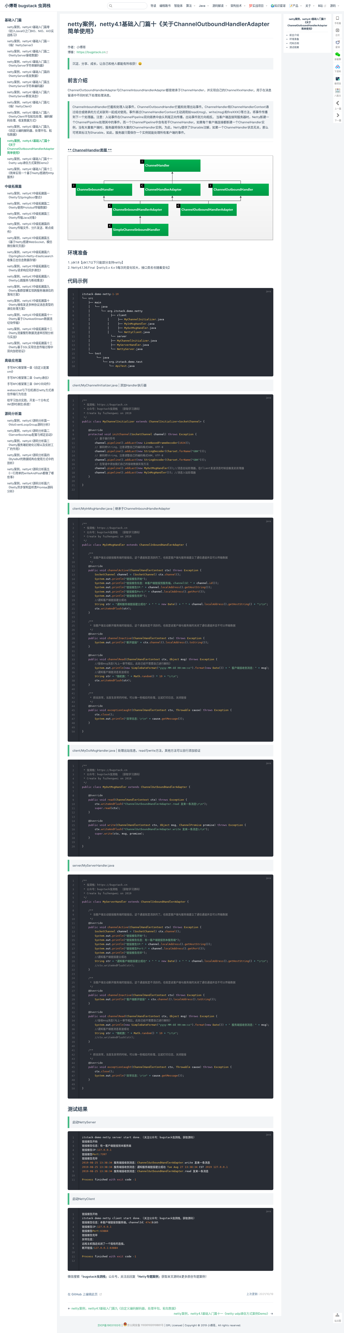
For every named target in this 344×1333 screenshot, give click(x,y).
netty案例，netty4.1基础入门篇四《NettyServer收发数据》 (28, 73)
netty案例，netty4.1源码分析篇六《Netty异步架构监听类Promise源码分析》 (30, 487)
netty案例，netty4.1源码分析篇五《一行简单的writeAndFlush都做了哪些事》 (30, 473)
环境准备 (294, 39)
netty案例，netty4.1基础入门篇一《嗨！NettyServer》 (28, 43)
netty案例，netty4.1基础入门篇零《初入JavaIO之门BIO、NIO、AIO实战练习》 (30, 31)
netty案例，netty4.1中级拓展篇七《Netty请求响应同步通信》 (28, 268)
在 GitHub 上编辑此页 (83, 1294)
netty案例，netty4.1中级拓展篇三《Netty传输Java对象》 (28, 215)
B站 (322, 5)
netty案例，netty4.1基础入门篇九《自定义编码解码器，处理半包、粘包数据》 (29, 130)
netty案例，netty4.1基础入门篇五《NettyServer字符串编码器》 (28, 84)
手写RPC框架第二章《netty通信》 (28, 377)
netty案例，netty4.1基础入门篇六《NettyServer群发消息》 (28, 94)
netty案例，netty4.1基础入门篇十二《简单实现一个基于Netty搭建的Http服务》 (30, 173)
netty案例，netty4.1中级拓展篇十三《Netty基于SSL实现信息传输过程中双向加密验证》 (30, 347)
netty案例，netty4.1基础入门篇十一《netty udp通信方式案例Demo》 (29, 161)
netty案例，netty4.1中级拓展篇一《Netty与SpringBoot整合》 (28, 195)
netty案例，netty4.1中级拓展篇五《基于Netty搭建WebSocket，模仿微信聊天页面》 (29, 242)
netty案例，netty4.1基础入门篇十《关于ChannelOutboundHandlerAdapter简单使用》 (30, 146)
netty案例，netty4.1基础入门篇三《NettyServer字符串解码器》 (28, 63)
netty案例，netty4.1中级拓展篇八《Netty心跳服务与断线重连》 (28, 278)
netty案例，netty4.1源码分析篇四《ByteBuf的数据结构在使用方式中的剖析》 (30, 459)
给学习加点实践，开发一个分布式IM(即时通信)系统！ (28, 402)
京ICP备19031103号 (109, 1325)
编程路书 (165, 5)
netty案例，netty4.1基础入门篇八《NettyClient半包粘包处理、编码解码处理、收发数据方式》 (30, 116)
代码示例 (294, 43)
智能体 (178, 5)
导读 (153, 5)
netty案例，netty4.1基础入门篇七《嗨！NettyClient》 (28, 104)
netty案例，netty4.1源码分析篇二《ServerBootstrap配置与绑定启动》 (30, 432)
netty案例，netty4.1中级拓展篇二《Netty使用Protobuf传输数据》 (28, 205)
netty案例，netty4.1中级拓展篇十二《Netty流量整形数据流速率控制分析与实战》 (30, 333)
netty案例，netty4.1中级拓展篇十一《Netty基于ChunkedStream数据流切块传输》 (29, 318)
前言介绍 (294, 35)
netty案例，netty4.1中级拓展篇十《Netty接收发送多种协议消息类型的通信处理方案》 (30, 304)
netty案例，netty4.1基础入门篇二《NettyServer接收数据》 (28, 53)
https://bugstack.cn (92, 52)
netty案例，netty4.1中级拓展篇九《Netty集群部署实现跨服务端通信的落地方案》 (30, 290)
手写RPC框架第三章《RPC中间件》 (29, 384)
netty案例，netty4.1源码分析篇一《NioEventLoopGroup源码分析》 (29, 422)
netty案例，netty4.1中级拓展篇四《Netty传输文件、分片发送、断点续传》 (30, 227)
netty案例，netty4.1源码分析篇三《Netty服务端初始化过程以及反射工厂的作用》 (30, 445)
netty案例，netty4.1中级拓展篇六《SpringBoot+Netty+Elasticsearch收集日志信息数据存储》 (30, 256)
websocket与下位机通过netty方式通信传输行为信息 (30, 392)
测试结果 (294, 47)
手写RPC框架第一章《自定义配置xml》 (28, 369)
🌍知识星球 (278, 5)
